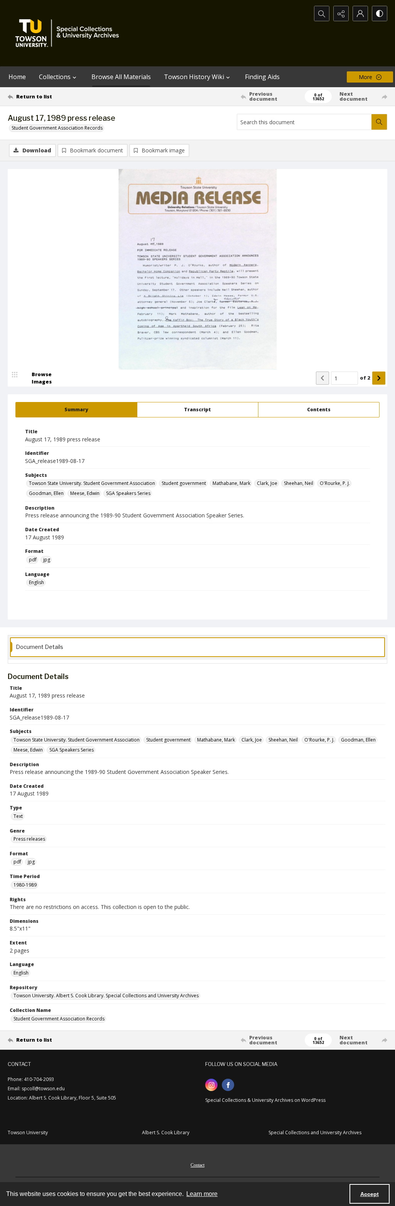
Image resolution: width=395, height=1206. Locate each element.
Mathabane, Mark (231, 483)
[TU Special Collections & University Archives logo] (69, 33)
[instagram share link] (211, 1085)
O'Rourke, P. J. (335, 483)
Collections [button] (55, 77)
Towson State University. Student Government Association (92, 483)
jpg (46, 559)
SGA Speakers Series (128, 493)
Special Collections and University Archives (314, 1132)
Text (18, 816)
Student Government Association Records (57, 128)
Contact (197, 1165)
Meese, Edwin (85, 493)
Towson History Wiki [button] (194, 77)
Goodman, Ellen (46, 493)
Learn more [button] (202, 1194)
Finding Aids (262, 77)
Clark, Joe (267, 483)
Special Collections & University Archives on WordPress (265, 1100)
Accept (369, 1194)
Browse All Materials (121, 77)
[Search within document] (379, 122)
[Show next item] (378, 378)
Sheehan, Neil (298, 483)
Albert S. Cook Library (165, 1132)
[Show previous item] (322, 378)
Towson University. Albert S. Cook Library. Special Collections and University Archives (106, 995)
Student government (184, 483)
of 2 (365, 377)
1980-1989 (25, 885)
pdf (33, 559)
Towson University (28, 1132)
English (36, 582)
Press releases (29, 839)
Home (17, 77)
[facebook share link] (228, 1085)
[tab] (76, 409)
